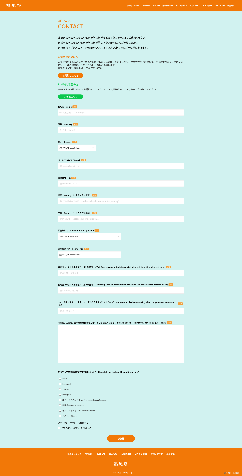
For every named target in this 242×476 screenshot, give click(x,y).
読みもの (183, 5)
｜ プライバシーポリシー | (121, 473)
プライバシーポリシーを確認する (73, 422)
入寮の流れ (194, 5)
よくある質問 (206, 5)
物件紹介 (146, 5)
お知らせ (156, 5)
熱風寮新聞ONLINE (170, 5)
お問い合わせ (219, 5)
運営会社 (230, 5)
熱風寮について (133, 5)
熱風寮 (14, 5)
